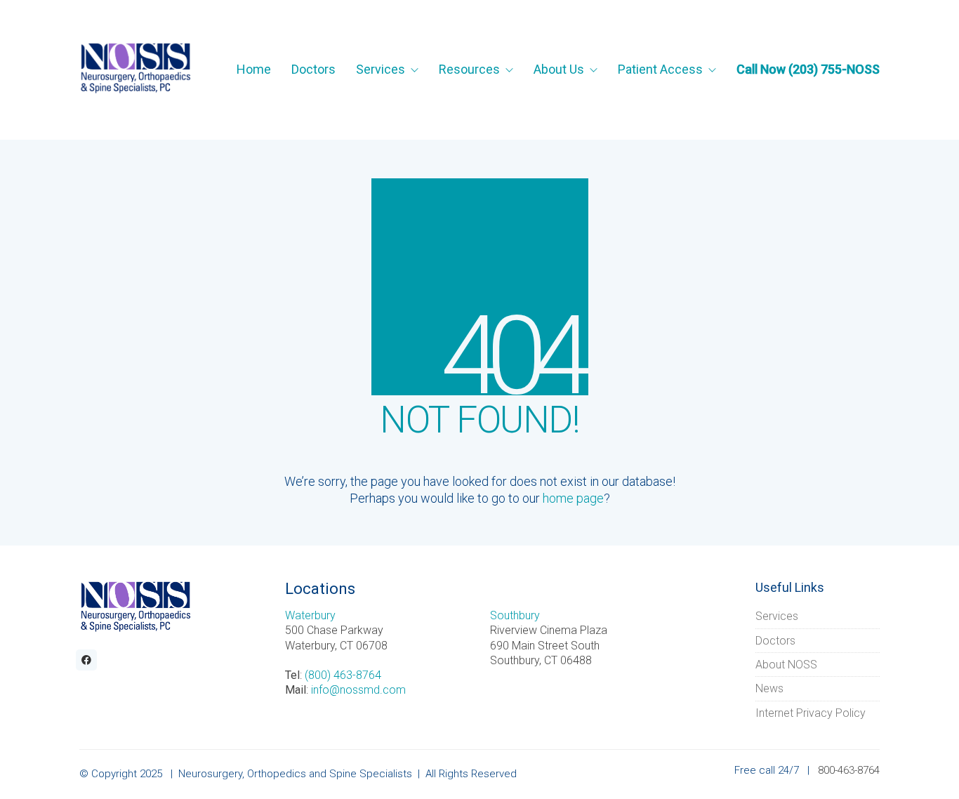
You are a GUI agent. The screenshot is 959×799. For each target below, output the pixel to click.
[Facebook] (86, 660)
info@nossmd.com (358, 689)
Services (776, 616)
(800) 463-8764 (343, 675)
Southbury (515, 615)
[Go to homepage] (135, 69)
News (769, 688)
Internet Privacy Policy (810, 713)
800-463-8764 (849, 770)
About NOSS (786, 664)
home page (573, 498)
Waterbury (310, 615)
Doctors (775, 640)
